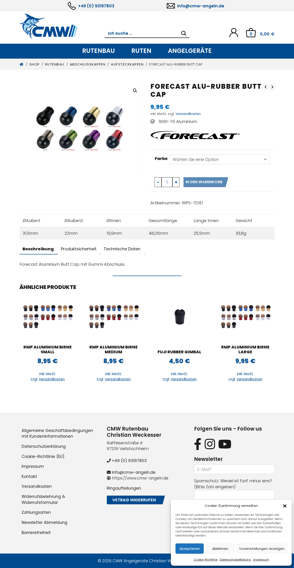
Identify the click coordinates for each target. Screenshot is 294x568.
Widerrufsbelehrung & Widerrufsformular (43, 499)
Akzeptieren (189, 548)
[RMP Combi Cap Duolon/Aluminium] (265, 87)
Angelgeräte (190, 50)
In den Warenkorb (204, 182)
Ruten (141, 50)
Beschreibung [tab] (38, 249)
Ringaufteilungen (124, 488)
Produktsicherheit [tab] (78, 249)
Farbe (161, 158)
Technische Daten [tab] (122, 249)
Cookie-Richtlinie (206, 560)
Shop (34, 64)
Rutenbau (98, 50)
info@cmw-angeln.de (200, 6)
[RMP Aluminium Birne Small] (48, 317)
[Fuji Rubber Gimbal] (179, 317)
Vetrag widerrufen (134, 500)
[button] (285, 505)
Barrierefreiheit (36, 532)
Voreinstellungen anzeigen (262, 548)
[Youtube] (225, 444)
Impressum (261, 560)
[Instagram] (210, 444)
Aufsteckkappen (127, 64)
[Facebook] (197, 444)
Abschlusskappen (88, 64)
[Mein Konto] (234, 32)
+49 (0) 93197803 (96, 6)
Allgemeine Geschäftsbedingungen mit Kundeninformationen (57, 433)
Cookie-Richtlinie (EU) (43, 456)
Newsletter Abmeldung (44, 522)
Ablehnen (220, 548)
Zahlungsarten (36, 512)
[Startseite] (22, 64)
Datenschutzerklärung (235, 560)
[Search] (183, 33)
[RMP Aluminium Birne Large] (245, 317)
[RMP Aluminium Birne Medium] (113, 317)
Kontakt (29, 476)
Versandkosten (188, 113)
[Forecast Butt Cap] (272, 87)
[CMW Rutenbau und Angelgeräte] (62, 26)
